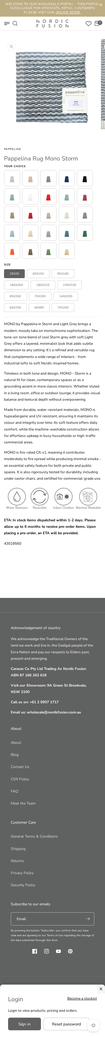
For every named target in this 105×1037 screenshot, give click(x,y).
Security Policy (23, 885)
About (16, 742)
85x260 (15, 296)
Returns (17, 860)
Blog (15, 754)
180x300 (16, 285)
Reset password (66, 1024)
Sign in (24, 1024)
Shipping (18, 848)
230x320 (69, 285)
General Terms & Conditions (34, 836)
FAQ (14, 791)
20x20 (14, 274)
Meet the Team (23, 803)
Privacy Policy (22, 872)
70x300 (40, 296)
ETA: (8, 520)
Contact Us (20, 766)
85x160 (63, 274)
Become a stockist (82, 998)
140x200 (65, 296)
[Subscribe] (88, 919)
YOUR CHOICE (15, 166)
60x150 (38, 274)
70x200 (63, 308)
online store (68, 12)
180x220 (43, 285)
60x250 (15, 308)
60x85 (39, 308)
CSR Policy (20, 779)
